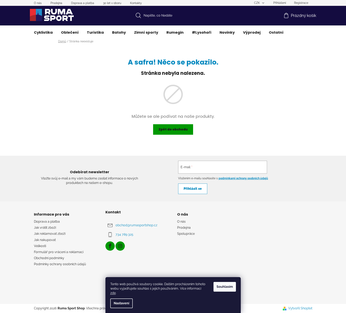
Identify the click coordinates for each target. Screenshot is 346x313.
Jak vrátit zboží (45, 228)
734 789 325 (124, 234)
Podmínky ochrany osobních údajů (60, 264)
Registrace (301, 2)
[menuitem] (43, 32)
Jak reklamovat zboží (49, 234)
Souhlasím (225, 287)
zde (113, 293)
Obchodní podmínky (49, 258)
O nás (38, 3)
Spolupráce (186, 234)
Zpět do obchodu (173, 129)
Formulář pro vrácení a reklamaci (58, 252)
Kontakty (136, 3)
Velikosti (40, 246)
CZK (257, 2)
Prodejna (56, 3)
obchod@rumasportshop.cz (136, 225)
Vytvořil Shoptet (300, 308)
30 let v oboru (112, 3)
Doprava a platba (82, 3)
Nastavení (121, 303)
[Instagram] (120, 246)
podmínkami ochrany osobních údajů (243, 178)
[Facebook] (110, 246)
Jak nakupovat (45, 240)
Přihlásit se (193, 189)
